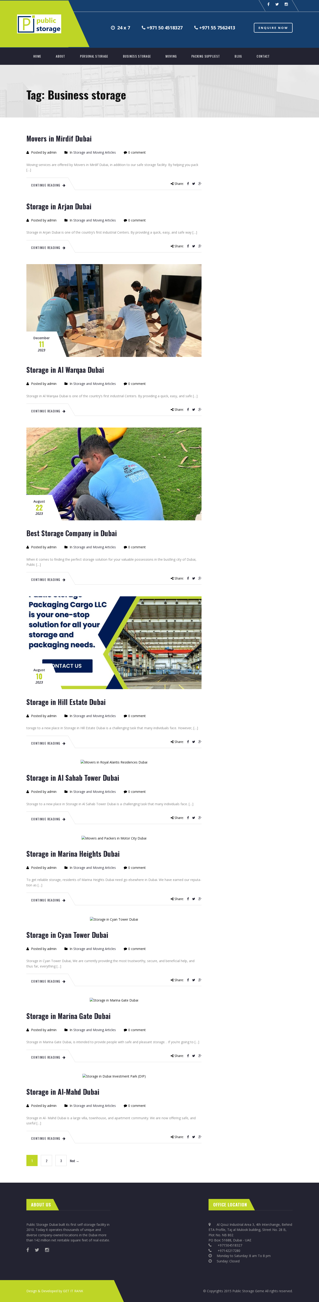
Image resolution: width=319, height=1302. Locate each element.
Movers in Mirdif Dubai (59, 138)
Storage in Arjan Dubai (58, 206)
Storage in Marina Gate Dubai (68, 1016)
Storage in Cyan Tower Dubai (67, 934)
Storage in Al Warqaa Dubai (65, 369)
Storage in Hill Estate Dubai (66, 702)
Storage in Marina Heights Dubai (73, 853)
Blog (238, 56)
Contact (263, 56)
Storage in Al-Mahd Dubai (62, 1091)
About (60, 56)
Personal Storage (94, 56)
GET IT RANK (73, 1291)
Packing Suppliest (205, 56)
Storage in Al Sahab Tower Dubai (72, 777)
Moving (171, 56)
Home (37, 56)
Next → (74, 1160)
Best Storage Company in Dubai (71, 533)
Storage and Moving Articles (94, 152)
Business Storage (137, 56)
